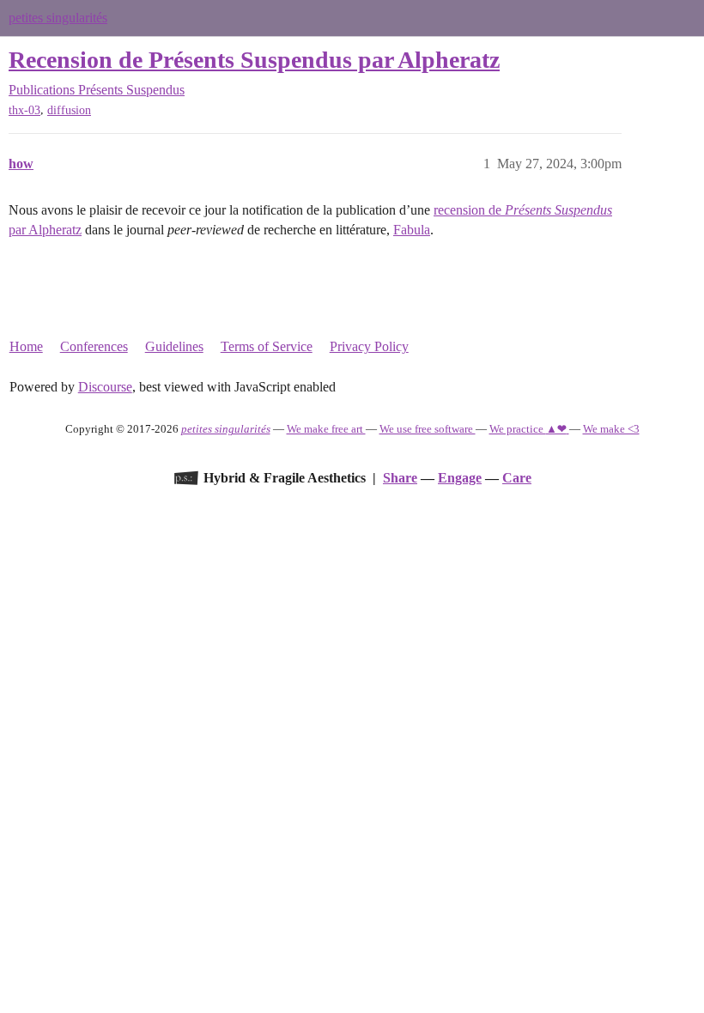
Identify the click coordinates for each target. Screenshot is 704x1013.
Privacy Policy (369, 346)
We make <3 (611, 428)
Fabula (411, 229)
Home (26, 346)
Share (400, 477)
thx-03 (24, 110)
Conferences (94, 346)
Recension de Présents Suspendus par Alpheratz (254, 59)
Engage (460, 477)
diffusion (69, 110)
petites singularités (58, 17)
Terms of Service (267, 346)
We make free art (326, 428)
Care (516, 477)
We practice (528, 428)
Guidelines (174, 346)
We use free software (427, 428)
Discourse (105, 386)
